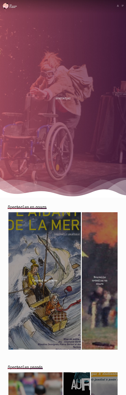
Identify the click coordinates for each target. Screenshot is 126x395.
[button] (123, 6)
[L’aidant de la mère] (44, 281)
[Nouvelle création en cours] (100, 281)
